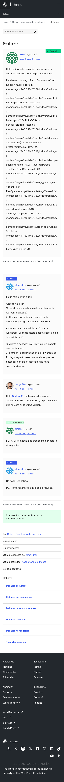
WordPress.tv (12, 702)
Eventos (38, 692)
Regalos (39, 702)
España (14, 741)
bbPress (9, 722)
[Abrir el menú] (59, 4)
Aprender (8, 686)
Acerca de (8, 661)
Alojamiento (9, 672)
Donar (38, 697)
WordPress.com (13, 712)
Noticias (7, 666)
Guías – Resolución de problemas (28, 22)
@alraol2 (17, 396)
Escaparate (39, 661)
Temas (37, 666)
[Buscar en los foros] (35, 31)
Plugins (37, 672)
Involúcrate (39, 686)
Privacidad (9, 677)
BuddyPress (11, 728)
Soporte (7, 692)
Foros (5, 13)
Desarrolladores (11, 697)
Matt (7, 717)
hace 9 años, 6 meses (29, 59)
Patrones (38, 677)
